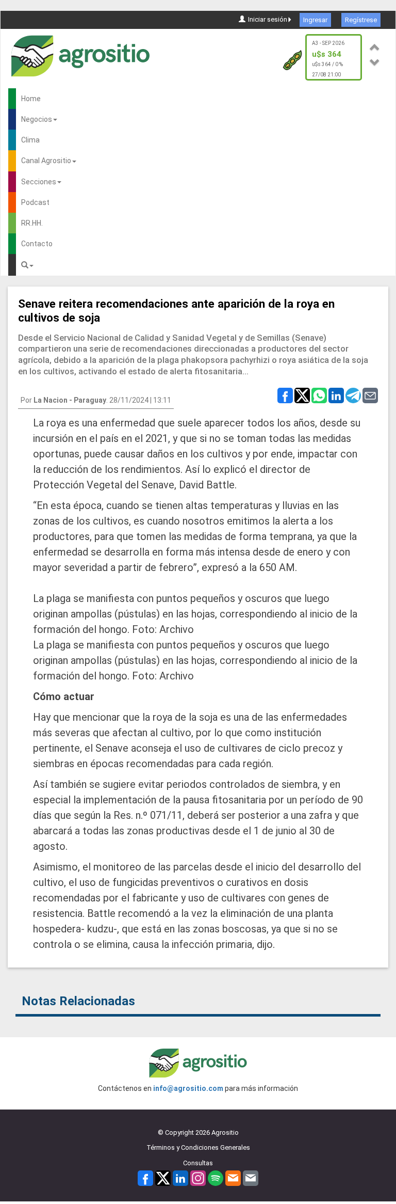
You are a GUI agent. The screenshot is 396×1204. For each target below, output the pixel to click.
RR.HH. (32, 223)
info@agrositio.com (188, 1088)
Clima (30, 140)
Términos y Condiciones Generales (198, 1147)
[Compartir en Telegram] (353, 395)
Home (31, 98)
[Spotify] (215, 1178)
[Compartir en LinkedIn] (336, 395)
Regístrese (361, 20)
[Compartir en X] (302, 395)
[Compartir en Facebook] (285, 395)
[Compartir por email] (370, 395)
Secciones (38, 182)
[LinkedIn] (180, 1178)
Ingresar (315, 20)
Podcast (35, 202)
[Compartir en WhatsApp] (319, 395)
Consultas (198, 1163)
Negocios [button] (36, 119)
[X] (163, 1178)
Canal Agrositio (46, 160)
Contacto (37, 244)
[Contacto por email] (250, 1178)
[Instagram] (198, 1178)
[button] (375, 45)
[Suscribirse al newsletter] (233, 1178)
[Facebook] (145, 1178)
